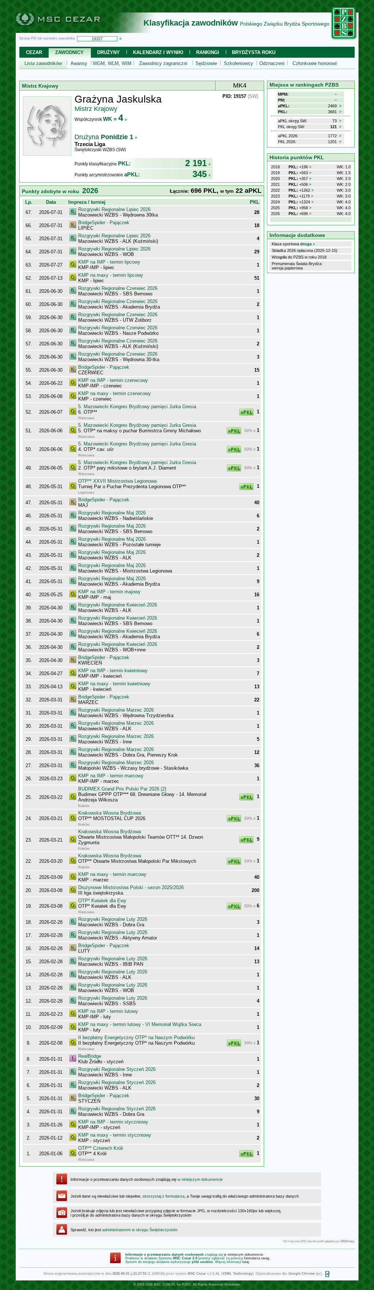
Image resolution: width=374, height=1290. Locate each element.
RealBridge (89, 1056)
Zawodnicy (69, 52)
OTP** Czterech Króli (100, 1148)
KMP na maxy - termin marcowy (112, 874)
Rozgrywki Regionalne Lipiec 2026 (114, 209)
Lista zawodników (43, 63)
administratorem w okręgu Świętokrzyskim (140, 1230)
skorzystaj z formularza (163, 1196)
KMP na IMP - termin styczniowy (113, 1122)
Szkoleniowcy (238, 63)
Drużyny (108, 52)
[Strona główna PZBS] (344, 39)
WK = (113, 119)
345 (199, 174)
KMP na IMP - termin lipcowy (109, 262)
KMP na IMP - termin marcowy (111, 775)
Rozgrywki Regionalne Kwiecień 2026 (117, 605)
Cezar (34, 52)
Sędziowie (206, 63)
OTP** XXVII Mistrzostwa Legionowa (117, 481)
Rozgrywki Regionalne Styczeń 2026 (117, 1069)
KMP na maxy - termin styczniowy (114, 1135)
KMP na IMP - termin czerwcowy (113, 380)
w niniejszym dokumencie (200, 1179)
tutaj (245, 1262)
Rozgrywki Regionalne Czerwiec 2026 (117, 288)
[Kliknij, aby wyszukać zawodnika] (120, 38)
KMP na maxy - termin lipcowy (110, 275)
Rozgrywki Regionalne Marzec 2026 (116, 710)
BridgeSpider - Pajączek (103, 222)
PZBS (186, 1284)
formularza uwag (256, 1258)
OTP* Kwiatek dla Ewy (102, 900)
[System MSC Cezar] (70, 30)
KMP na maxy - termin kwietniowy (114, 683)
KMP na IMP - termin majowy (109, 591)
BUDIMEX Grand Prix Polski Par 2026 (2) (122, 789)
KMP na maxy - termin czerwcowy (114, 393)
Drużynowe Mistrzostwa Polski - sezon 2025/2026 (131, 887)
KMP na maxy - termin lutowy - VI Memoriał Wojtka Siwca (139, 1024)
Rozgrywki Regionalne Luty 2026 (112, 919)
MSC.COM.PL (165, 1284)
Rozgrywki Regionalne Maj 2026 (112, 513)
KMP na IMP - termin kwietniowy (113, 670)
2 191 (196, 163)
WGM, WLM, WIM (112, 63)
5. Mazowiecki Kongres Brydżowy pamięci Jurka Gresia (137, 406)
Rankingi (207, 52)
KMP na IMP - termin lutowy (108, 1011)
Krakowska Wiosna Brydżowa (109, 813)
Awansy (78, 63)
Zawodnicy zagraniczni (163, 63)
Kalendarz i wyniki (158, 52)
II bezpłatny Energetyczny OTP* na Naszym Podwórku (136, 1037)
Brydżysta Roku (253, 52)
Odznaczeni (272, 63)
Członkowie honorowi (315, 63)
